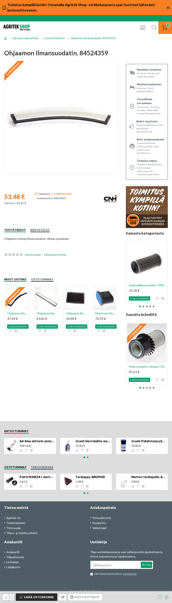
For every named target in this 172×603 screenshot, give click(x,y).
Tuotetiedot (15, 230)
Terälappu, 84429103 (90, 477)
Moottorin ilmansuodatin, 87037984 (105, 313)
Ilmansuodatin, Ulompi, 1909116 (148, 366)
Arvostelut (40, 230)
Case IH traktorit (54, 38)
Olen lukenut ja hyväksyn (115, 573)
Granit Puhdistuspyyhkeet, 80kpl (148, 441)
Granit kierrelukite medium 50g (93, 441)
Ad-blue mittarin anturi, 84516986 (37, 441)
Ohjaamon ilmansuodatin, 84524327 (46, 313)
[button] (140, 306)
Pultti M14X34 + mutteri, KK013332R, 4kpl (37, 477)
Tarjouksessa (42, 467)
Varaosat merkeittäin (25, 38)
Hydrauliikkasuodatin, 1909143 (148, 285)
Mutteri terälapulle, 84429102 (148, 477)
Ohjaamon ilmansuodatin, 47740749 (17, 313)
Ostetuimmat (42, 279)
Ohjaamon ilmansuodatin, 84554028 (76, 313)
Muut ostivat (15, 279)
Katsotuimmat (16, 431)
